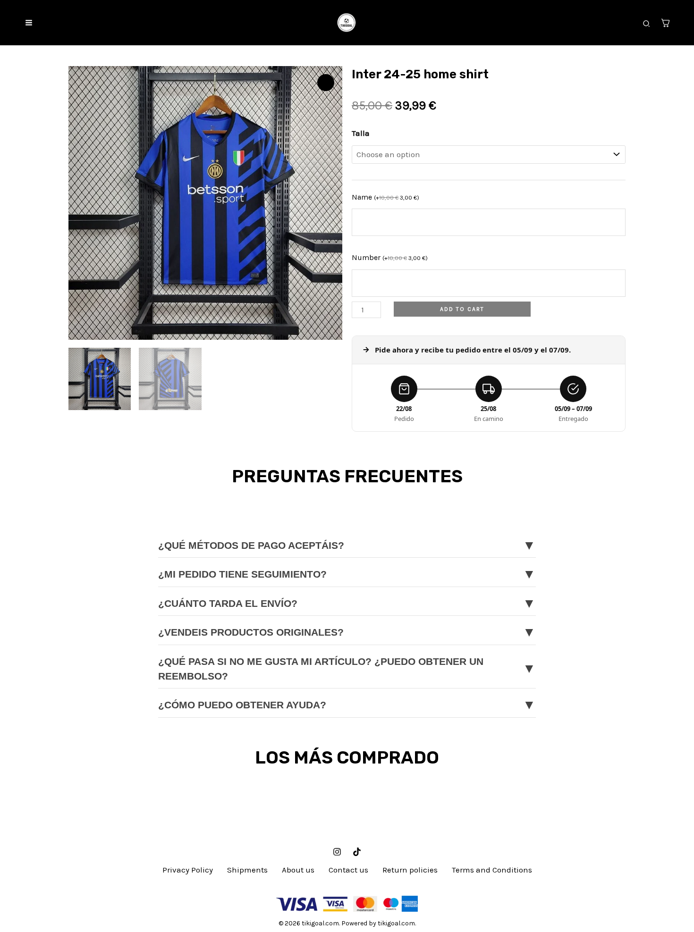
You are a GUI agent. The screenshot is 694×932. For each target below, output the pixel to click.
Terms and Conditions (492, 869)
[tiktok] (357, 852)
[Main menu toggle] (29, 22)
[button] (647, 24)
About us (298, 869)
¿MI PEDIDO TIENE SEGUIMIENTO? (347, 574)
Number (390, 257)
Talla (361, 133)
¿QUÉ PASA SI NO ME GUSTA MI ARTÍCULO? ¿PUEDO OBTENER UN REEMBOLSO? (347, 669)
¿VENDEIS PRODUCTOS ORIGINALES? (347, 632)
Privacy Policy (187, 869)
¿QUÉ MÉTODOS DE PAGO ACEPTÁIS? (347, 545)
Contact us (348, 869)
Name (385, 197)
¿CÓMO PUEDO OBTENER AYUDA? (347, 704)
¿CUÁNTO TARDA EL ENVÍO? (347, 603)
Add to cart (462, 309)
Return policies (410, 869)
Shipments (247, 869)
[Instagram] (337, 852)
